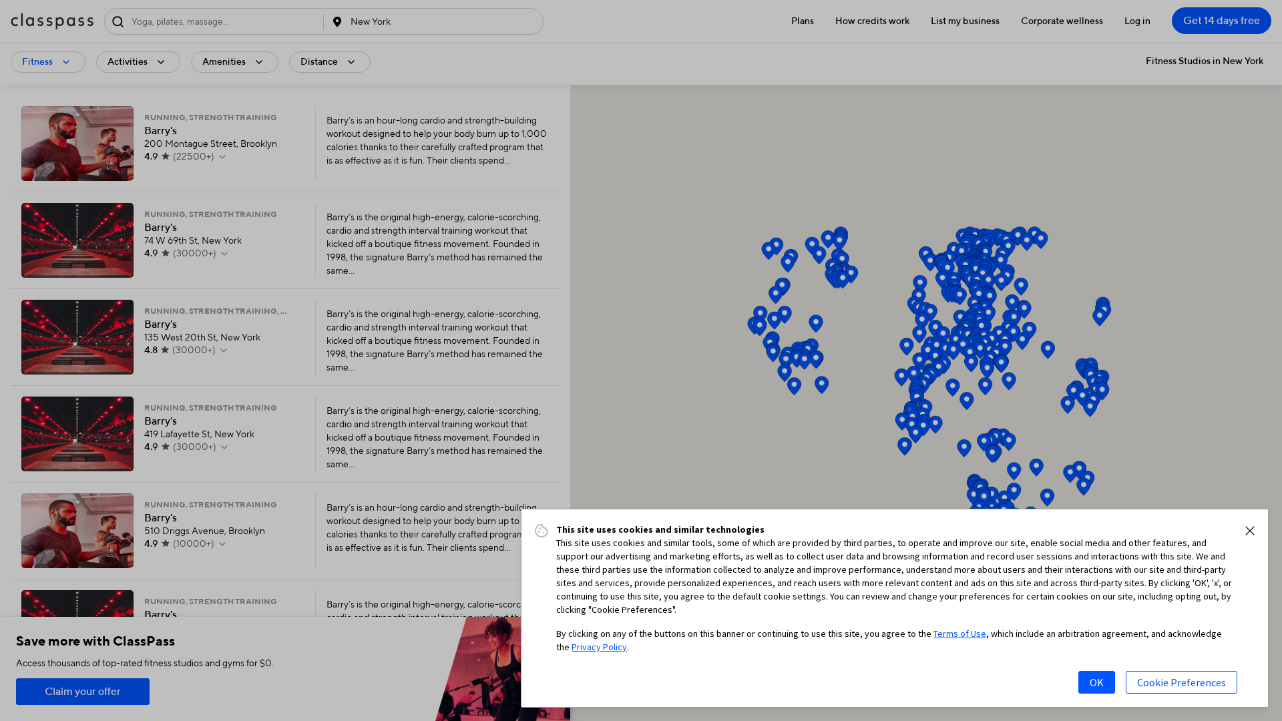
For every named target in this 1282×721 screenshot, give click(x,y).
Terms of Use (959, 634)
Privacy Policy (599, 647)
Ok (1097, 682)
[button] (1250, 530)
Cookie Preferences (1181, 682)
